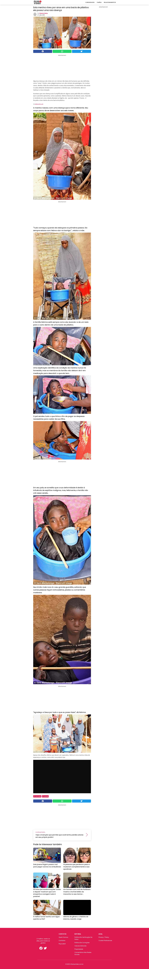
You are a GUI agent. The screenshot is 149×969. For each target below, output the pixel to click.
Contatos (62, 940)
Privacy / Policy (104, 937)
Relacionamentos (110, 2)
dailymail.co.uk (39, 104)
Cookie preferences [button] (105, 940)
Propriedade (78, 949)
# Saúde (45, 796)
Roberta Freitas (44, 13)
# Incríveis (37, 796)
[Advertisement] (62, 67)
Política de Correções (81, 943)
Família (99, 2)
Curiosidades (89, 2)
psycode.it (62, 944)
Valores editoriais (80, 946)
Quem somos (63, 937)
